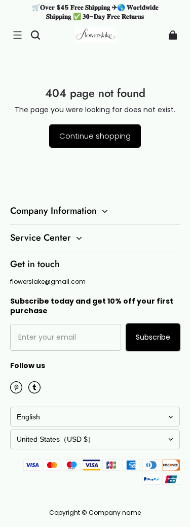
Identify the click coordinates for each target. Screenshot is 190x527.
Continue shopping (95, 135)
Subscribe (153, 337)
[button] (17, 35)
